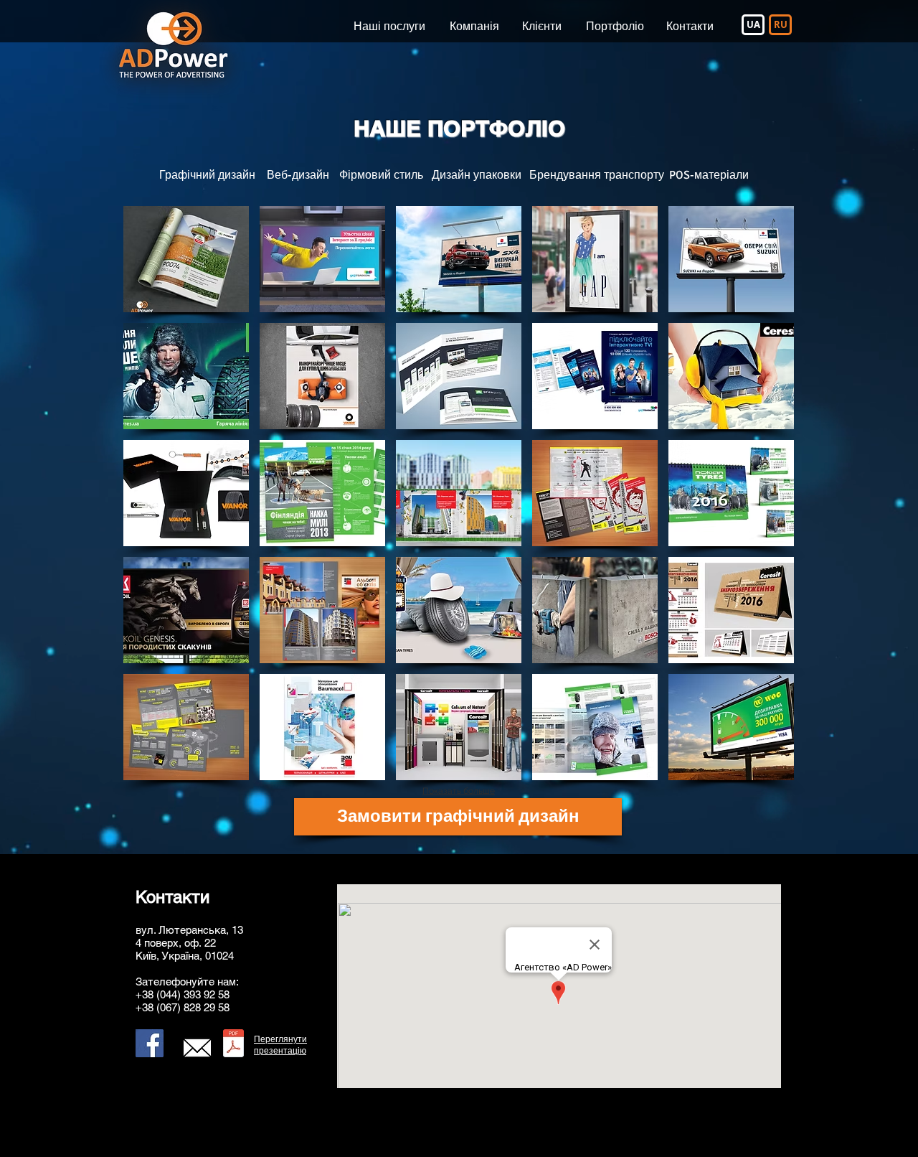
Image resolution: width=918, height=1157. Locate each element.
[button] (186, 259)
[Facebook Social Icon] (150, 1043)
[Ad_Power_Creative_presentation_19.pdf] (233, 1045)
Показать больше (458, 791)
